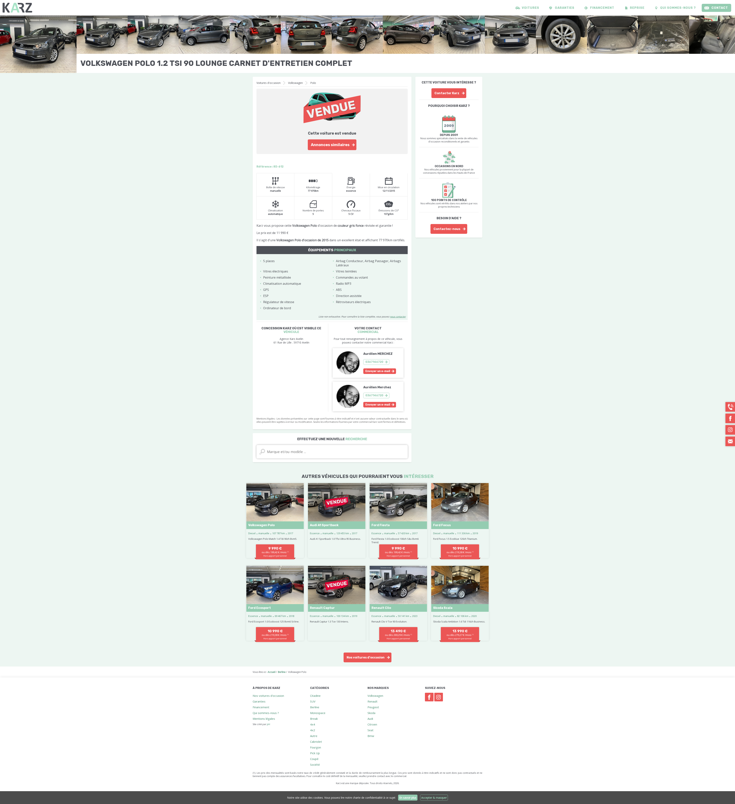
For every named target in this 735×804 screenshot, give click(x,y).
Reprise (637, 8)
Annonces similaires (330, 144)
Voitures (530, 8)
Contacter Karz (446, 93)
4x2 (312, 730)
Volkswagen (295, 83)
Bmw (371, 736)
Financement (602, 8)
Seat (370, 730)
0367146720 (374, 362)
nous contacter (398, 316)
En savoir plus (407, 797)
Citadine (315, 696)
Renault (372, 701)
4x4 (312, 724)
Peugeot (373, 707)
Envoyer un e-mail (377, 371)
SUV (312, 701)
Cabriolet (316, 741)
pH (268, 724)
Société (315, 764)
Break (314, 719)
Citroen (372, 724)
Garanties (564, 8)
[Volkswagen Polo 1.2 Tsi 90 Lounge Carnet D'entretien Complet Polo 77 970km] (38, 44)
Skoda (371, 713)
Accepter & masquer (434, 797)
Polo (313, 83)
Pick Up (315, 753)
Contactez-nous (447, 229)
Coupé (314, 759)
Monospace (317, 713)
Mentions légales (264, 719)
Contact (719, 8)
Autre (313, 736)
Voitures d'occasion (268, 83)
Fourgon (315, 747)
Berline (314, 707)
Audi (370, 719)
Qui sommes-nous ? (678, 8)
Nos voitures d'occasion (366, 657)
